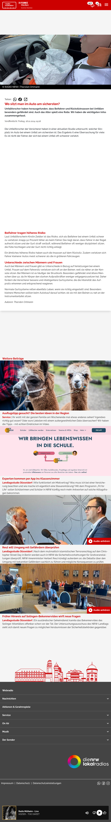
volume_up (87, 813)
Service (6, 715)
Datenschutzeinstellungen (47, 783)
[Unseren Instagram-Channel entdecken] (108, 783)
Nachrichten (9, 698)
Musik (5, 731)
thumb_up (104, 812)
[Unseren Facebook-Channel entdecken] (103, 783)
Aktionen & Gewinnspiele (16, 707)
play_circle (99, 812)
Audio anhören (99, 541)
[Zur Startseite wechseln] (9, 5)
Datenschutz (23, 783)
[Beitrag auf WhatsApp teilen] (15, 99)
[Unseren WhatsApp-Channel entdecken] (99, 783)
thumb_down (94, 812)
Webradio (7, 690)
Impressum (7, 783)
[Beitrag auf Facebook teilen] (20, 99)
